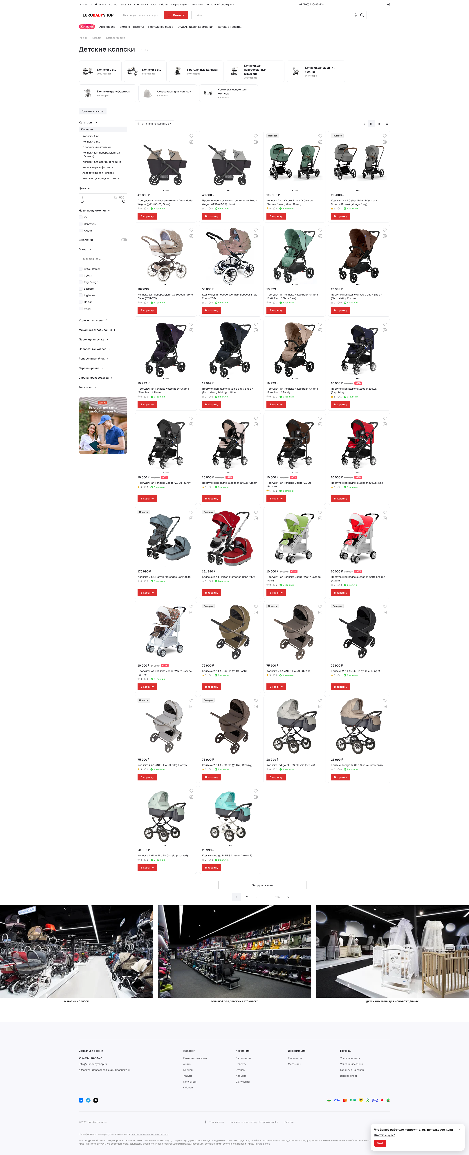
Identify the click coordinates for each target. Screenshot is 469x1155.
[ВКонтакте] (81, 1100)
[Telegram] (88, 1100)
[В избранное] (191, 136)
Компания (243, 1050)
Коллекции (190, 1081)
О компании (243, 1058)
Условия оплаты (350, 1058)
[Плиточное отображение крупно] (363, 123)
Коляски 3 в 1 (91, 141)
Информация (297, 1050)
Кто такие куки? (384, 1134)
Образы (188, 1087)
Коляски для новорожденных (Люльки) (101, 154)
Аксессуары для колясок (98, 172)
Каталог (189, 1050)
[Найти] (362, 15)
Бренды (188, 1069)
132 (277, 897)
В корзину (147, 216)
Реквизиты (295, 1058)
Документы (243, 1081)
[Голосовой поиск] (355, 15)
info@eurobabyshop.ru (93, 1063)
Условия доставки (351, 1063)
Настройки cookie (268, 1122)
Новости (241, 1063)
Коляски (87, 129)
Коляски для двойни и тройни (101, 161)
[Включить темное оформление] (388, 4)
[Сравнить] (191, 142)
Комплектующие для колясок (101, 178)
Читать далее (262, 1143)
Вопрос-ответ (348, 1075)
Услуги (187, 1075)
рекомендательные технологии (149, 1134)
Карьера (241, 1075)
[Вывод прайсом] (386, 123)
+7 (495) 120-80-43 (311, 4)
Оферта (288, 1122)
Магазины (294, 1063)
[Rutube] (95, 1100)
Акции (187, 1063)
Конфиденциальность (243, 1122)
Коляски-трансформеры (97, 167)
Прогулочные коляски (96, 147)
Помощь (345, 1050)
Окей (380, 1143)
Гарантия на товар (352, 1069)
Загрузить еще (262, 885)
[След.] (288, 897)
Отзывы (240, 1069)
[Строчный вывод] (379, 123)
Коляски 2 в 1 (91, 136)
